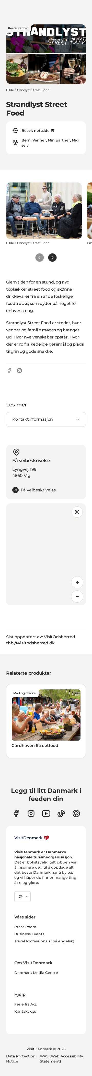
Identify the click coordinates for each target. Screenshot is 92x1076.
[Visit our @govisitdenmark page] (61, 813)
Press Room (25, 927)
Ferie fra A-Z (25, 1004)
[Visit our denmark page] (16, 813)
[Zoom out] (77, 596)
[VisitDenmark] (31, 837)
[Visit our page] (31, 813)
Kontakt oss (25, 1011)
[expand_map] (77, 512)
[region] (46, 554)
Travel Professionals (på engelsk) (44, 941)
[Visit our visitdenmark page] (46, 813)
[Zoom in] (77, 582)
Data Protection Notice (21, 1059)
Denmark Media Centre (36, 972)
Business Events (29, 934)
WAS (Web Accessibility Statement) (61, 1059)
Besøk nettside (35, 130)
